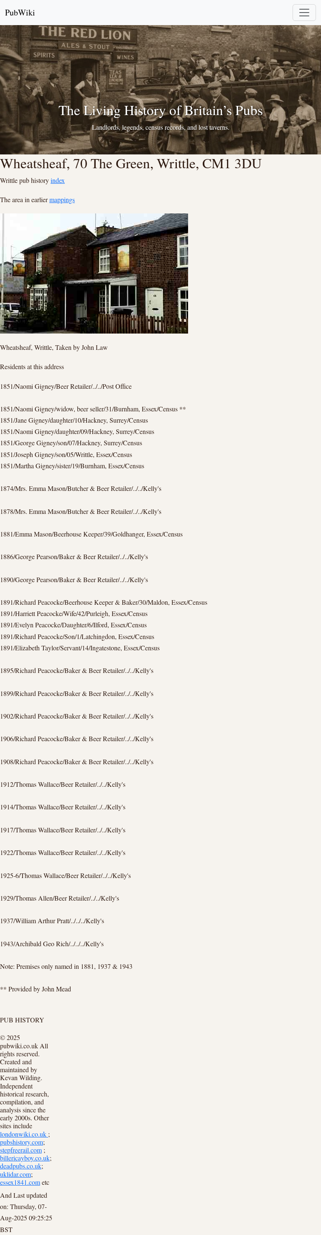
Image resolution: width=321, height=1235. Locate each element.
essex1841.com (20, 1182)
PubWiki (20, 12)
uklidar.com (15, 1174)
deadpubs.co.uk (20, 1165)
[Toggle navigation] (304, 12)
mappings (62, 199)
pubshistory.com (21, 1141)
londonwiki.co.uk (24, 1134)
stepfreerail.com (21, 1149)
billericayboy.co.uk (25, 1157)
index (58, 180)
